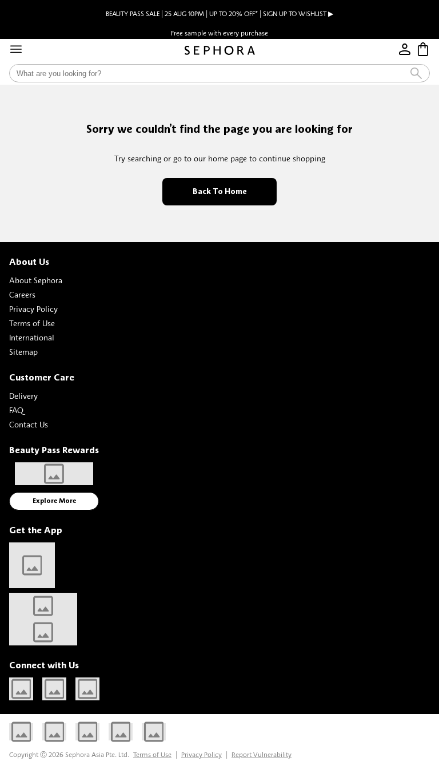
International (31, 337)
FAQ (16, 410)
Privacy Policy (33, 309)
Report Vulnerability (262, 754)
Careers (22, 294)
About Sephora (35, 280)
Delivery (23, 396)
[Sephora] (220, 50)
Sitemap (23, 351)
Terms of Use (32, 323)
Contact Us (28, 424)
